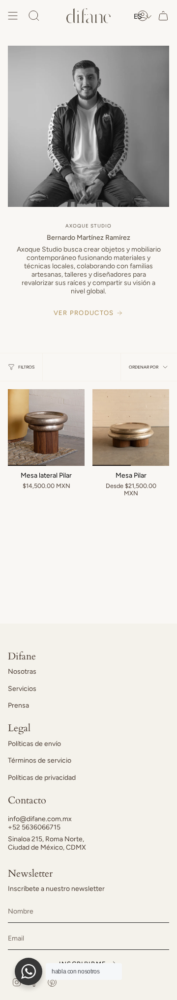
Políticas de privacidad (42, 777)
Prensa (18, 705)
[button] (143, 16)
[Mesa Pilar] (130, 427)
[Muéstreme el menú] (13, 15)
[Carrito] (163, 15)
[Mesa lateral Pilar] (46, 427)
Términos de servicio (39, 760)
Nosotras (22, 671)
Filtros (26, 367)
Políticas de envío (34, 744)
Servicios (22, 689)
